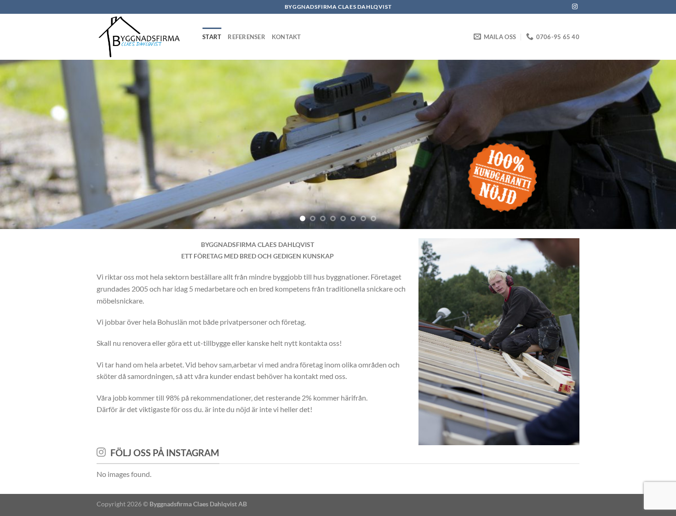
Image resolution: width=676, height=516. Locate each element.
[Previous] (25, 144)
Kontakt (286, 36)
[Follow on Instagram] (575, 7)
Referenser (246, 36)
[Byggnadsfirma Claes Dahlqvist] (143, 37)
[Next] (650, 144)
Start (211, 36)
